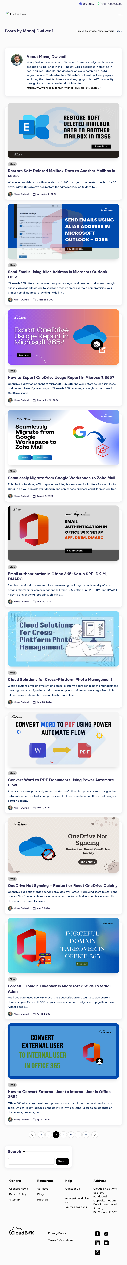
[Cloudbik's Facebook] (97, 1235)
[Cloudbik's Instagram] (97, 1253)
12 (86, 1134)
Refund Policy (17, 1194)
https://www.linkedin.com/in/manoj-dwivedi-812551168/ (63, 87)
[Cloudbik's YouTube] (106, 1244)
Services (42, 1188)
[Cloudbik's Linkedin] (97, 1244)
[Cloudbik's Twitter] (106, 1235)
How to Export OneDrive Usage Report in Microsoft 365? (61, 377)
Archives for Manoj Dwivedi (99, 31)
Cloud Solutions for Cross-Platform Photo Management (60, 679)
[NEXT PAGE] (94, 1134)
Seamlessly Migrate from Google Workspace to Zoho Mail (61, 478)
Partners (42, 1199)
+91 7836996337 (76, 1207)
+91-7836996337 (111, 3)
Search (14, 1151)
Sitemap (14, 1199)
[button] (32, 1134)
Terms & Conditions (60, 1240)
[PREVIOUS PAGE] (32, 1134)
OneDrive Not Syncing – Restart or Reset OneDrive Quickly (63, 885)
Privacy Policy (57, 1233)
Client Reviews (18, 1188)
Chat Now (88, 3)
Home (80, 31)
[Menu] (120, 15)
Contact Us (72, 1188)
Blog (12, 164)
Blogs (40, 1194)
